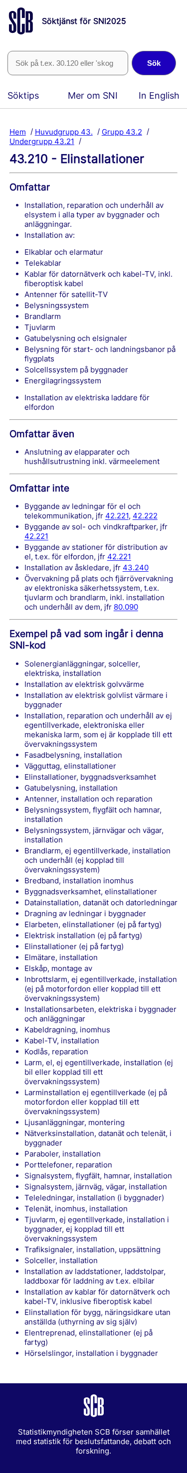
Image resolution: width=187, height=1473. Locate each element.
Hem (17, 131)
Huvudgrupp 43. (64, 131)
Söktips (23, 95)
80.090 (126, 607)
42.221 (117, 515)
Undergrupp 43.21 (41, 141)
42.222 (145, 515)
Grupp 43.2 (122, 131)
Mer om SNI (93, 95)
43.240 (136, 567)
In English (159, 95)
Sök (154, 63)
